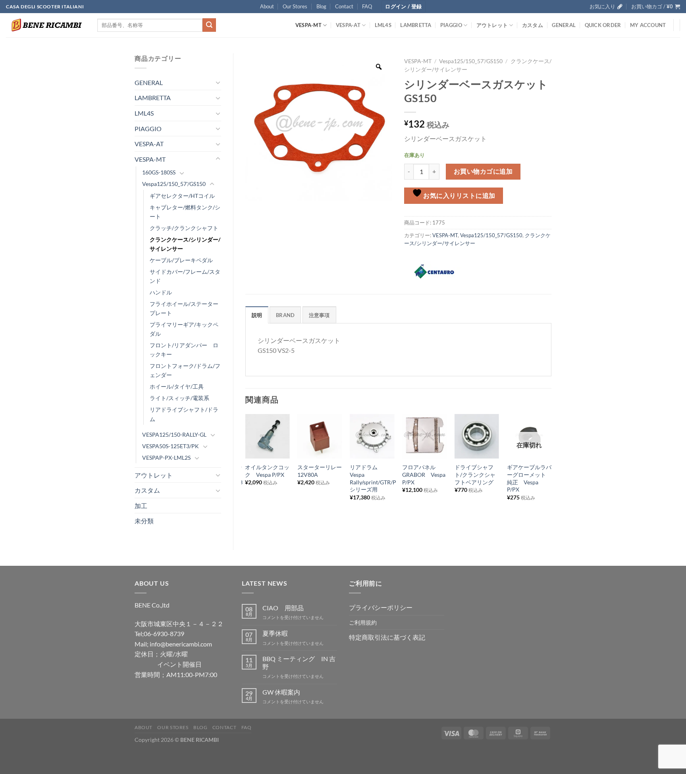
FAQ (367, 6)
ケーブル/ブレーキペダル (181, 260)
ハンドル (161, 292)
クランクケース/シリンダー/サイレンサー (185, 244)
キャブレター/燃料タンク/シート (185, 212)
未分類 (144, 520)
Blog (321, 6)
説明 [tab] (257, 315)
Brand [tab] (285, 315)
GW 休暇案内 (281, 692)
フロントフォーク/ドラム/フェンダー (185, 370)
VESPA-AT (348, 25)
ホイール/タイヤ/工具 (177, 386)
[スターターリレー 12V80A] (319, 436)
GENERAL (564, 25)
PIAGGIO (451, 25)
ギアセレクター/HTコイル (182, 195)
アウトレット (492, 25)
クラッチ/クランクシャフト (184, 227)
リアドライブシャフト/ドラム (184, 414)
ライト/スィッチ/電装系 (179, 398)
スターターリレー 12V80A (319, 471)
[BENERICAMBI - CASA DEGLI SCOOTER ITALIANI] (45, 25)
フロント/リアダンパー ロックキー (184, 350)
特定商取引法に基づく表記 (387, 637)
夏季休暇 (275, 633)
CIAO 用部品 (283, 607)
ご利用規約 (363, 622)
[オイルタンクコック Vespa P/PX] (267, 436)
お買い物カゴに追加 (483, 171)
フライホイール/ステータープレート (184, 308)
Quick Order (603, 25)
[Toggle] (218, 82)
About (267, 6)
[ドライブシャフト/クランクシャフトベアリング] (477, 436)
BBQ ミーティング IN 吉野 (298, 662)
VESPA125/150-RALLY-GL (174, 434)
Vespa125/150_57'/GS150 (174, 183)
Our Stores (295, 6)
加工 (141, 505)
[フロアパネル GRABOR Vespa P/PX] (424, 436)
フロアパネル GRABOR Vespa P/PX (423, 474)
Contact (344, 6)
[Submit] (209, 25)
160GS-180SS (158, 172)
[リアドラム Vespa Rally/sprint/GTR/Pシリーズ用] (372, 436)
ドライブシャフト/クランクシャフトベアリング (475, 474)
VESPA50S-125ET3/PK (170, 446)
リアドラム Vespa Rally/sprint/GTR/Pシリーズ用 (373, 478)
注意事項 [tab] (319, 315)
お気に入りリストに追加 (458, 195)
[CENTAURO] (434, 271)
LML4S (383, 25)
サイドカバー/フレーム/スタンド (185, 276)
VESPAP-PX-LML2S (166, 457)
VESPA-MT (308, 25)
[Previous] (246, 469)
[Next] (551, 469)
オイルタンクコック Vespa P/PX (267, 471)
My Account (648, 25)
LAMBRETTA (415, 25)
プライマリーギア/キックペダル (184, 329)
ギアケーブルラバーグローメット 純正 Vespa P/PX (529, 478)
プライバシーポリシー (380, 607)
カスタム (532, 25)
